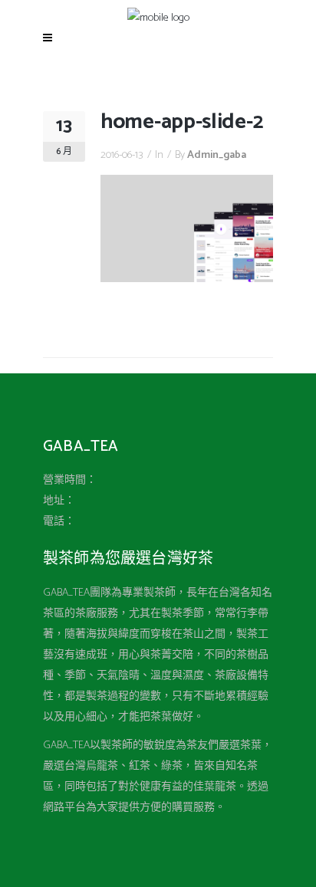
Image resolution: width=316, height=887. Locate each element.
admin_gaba (216, 155)
